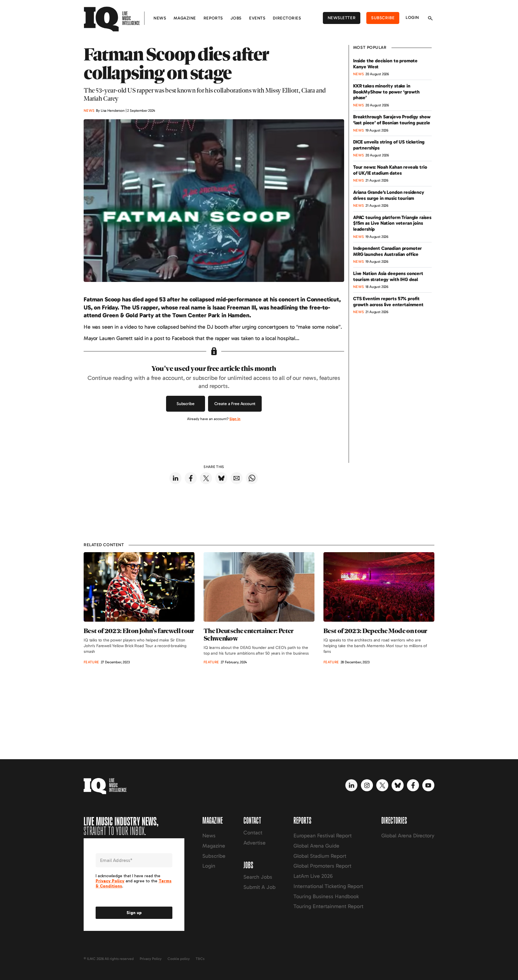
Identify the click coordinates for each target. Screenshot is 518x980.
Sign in (234, 419)
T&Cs (200, 959)
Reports (213, 18)
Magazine (185, 18)
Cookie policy (179, 959)
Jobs (236, 18)
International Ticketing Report (328, 886)
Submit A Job (259, 887)
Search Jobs (257, 877)
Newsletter (342, 17)
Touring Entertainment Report (328, 906)
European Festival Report (322, 835)
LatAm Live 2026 (313, 876)
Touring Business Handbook (326, 896)
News (159, 18)
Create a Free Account (235, 403)
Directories (287, 18)
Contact (252, 832)
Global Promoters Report (322, 866)
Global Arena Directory (407, 835)
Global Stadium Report (319, 856)
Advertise (254, 842)
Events (257, 18)
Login (412, 17)
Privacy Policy (151, 959)
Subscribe (382, 17)
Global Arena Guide (316, 845)
